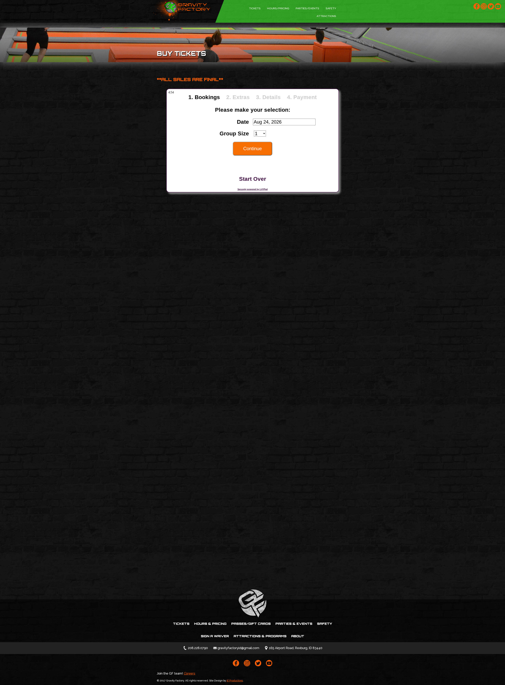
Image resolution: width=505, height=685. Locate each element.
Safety (331, 8)
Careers (189, 673)
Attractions (326, 16)
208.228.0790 (198, 648)
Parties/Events (307, 8)
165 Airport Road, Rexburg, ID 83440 (295, 648)
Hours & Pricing (210, 624)
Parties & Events (293, 624)
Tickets (255, 8)
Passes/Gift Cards (251, 624)
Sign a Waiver (215, 636)
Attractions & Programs (260, 636)
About (297, 636)
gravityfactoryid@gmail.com (238, 648)
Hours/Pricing (278, 8)
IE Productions (235, 680)
